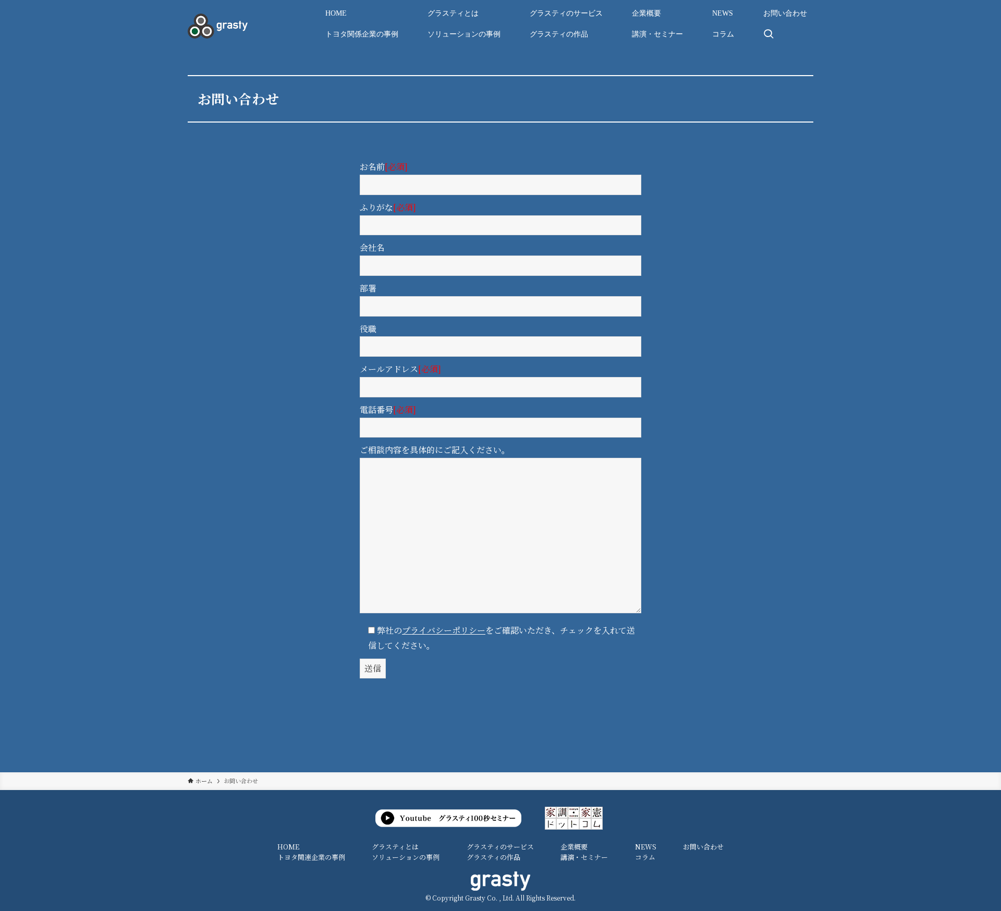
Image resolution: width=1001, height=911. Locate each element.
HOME (288, 847)
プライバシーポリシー (443, 630)
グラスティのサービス (500, 847)
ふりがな (388, 207)
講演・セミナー (584, 857)
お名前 (384, 167)
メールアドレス (400, 369)
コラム (645, 857)
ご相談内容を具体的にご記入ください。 (435, 450)
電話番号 (388, 410)
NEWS (645, 847)
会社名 (372, 247)
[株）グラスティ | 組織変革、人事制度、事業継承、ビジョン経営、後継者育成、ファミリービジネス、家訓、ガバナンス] (218, 26)
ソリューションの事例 (406, 857)
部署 (368, 288)
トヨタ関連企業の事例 (311, 857)
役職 (368, 329)
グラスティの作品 (493, 857)
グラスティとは (395, 847)
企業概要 (574, 847)
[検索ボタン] (768, 34)
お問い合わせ (703, 847)
